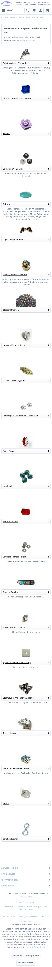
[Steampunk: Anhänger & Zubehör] (26, 688)
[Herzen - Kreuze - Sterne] (26, 336)
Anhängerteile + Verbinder (15, 63)
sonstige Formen (10, 839)
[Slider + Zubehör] (26, 582)
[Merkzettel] (34, 10)
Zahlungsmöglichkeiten (27, 916)
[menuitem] (7, 10)
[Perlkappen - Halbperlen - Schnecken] (26, 406)
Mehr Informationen (36, 947)
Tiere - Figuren (10, 733)
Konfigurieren (32, 955)
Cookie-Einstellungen (25, 902)
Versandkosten (26, 896)
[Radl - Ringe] (26, 441)
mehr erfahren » (27, 40)
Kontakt (43, 916)
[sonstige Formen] (26, 829)
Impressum (26, 921)
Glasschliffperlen (11, 310)
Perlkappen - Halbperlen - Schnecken (20, 415)
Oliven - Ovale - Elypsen (14, 380)
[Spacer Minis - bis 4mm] (26, 618)
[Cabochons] (26, 195)
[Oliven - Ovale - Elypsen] (26, 371)
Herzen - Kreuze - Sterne (14, 345)
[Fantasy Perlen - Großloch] (26, 265)
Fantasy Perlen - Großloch (15, 274)
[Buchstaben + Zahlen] (26, 159)
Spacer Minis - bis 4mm (14, 627)
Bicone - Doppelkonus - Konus (17, 98)
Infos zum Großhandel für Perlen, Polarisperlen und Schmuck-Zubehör (26, 907)
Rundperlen (8, 486)
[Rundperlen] (26, 477)
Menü (10, 10)
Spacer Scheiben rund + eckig (17, 662)
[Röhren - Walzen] (26, 512)
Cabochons (8, 204)
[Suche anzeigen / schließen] (27, 10)
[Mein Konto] (41, 10)
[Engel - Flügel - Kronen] (26, 230)
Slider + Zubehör (10, 592)
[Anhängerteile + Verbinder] (26, 53)
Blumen (6, 133)
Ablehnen (17, 955)
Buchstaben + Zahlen (13, 168)
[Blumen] (26, 124)
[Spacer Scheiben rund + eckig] (26, 653)
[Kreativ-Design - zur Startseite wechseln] (6, 3)
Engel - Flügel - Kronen (13, 239)
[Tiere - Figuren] (26, 724)
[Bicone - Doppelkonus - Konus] (26, 89)
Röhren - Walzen (10, 521)
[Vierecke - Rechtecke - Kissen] (26, 759)
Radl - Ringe (8, 451)
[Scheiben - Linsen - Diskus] (26, 547)
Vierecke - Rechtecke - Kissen (16, 768)
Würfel (6, 803)
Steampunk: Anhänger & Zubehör (18, 697)
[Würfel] (26, 794)
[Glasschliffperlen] (26, 300)
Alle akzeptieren (25, 962)
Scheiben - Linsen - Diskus (15, 556)
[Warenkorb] (47, 10)
